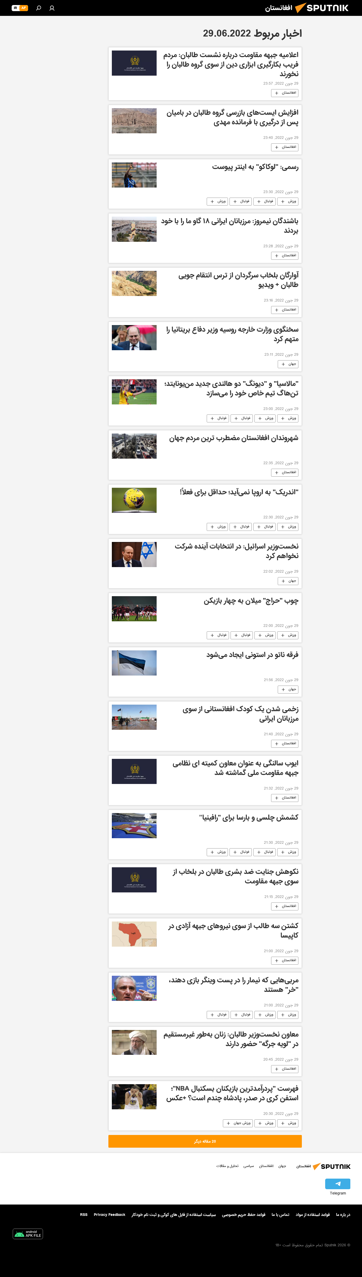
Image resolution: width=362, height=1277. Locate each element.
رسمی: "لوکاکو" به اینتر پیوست (255, 167)
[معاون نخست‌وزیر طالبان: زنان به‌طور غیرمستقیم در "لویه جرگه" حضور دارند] (134, 1042)
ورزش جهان (242, 1123)
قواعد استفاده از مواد (313, 1215)
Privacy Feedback (109, 1214)
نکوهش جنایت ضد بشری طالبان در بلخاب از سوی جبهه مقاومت (235, 877)
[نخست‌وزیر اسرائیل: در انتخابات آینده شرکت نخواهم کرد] (134, 554)
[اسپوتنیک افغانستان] (324, 15)
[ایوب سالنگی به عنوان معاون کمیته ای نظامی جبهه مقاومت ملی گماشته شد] (134, 771)
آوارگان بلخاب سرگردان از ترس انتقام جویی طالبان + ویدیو (238, 281)
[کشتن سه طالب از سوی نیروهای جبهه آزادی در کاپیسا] (134, 934)
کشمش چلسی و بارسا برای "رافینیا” (248, 818)
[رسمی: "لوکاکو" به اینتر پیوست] (134, 175)
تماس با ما (280, 1214)
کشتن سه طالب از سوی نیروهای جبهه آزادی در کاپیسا (233, 932)
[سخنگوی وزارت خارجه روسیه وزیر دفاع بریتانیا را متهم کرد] (134, 337)
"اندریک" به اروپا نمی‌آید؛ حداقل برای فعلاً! (239, 493)
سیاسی (249, 1166)
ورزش (292, 201)
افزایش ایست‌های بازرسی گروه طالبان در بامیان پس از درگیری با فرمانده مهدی (232, 118)
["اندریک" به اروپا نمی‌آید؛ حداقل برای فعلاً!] (134, 500)
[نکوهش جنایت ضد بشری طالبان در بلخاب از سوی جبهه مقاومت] (134, 879)
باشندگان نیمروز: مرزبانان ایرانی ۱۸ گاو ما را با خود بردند (229, 227)
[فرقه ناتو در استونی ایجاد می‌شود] (134, 663)
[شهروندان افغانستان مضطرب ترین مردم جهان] (134, 446)
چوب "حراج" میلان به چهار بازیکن (251, 601)
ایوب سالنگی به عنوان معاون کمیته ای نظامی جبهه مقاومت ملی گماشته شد (235, 769)
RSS (83, 1215)
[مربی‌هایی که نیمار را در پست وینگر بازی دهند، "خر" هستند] (134, 988)
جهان (292, 364)
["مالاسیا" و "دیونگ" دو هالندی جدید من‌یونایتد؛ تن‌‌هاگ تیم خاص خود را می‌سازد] (134, 391)
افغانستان (289, 93)
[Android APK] (28, 1235)
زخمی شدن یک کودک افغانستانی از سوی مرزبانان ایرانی (240, 715)
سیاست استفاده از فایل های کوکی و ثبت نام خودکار (174, 1215)
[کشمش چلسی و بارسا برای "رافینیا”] (134, 825)
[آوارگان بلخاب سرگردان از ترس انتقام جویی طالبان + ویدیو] (134, 283)
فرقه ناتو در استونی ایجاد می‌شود (252, 655)
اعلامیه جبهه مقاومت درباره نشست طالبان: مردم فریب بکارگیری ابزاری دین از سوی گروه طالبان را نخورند (231, 65)
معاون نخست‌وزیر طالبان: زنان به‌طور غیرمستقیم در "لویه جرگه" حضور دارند (231, 1040)
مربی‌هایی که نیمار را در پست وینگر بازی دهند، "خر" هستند (233, 986)
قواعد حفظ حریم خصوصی (243, 1215)
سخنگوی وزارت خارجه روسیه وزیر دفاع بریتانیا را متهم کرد (232, 335)
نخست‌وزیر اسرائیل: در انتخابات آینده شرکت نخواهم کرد (236, 552)
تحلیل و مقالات (228, 1166)
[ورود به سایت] (52, 8)
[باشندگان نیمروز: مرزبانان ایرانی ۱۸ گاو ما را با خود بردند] (134, 229)
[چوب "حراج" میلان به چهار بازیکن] (134, 608)
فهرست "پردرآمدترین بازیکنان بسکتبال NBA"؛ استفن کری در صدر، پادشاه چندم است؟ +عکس (232, 1094)
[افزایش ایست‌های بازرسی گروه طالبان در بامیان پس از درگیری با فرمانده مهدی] (134, 120)
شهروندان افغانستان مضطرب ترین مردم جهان (233, 439)
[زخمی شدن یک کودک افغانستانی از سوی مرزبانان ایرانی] (134, 717)
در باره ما (343, 1215)
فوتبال (268, 201)
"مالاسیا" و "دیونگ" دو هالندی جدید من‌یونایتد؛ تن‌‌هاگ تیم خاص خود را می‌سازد (231, 389)
